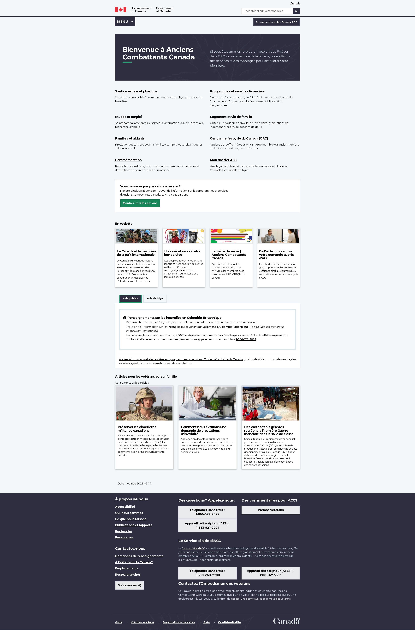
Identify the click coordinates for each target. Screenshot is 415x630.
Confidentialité (229, 622)
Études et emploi (128, 117)
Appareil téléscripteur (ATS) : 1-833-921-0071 (207, 525)
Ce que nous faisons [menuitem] (130, 519)
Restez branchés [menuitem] (128, 574)
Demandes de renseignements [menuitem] (139, 556)
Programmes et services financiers (237, 91)
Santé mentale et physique (136, 91)
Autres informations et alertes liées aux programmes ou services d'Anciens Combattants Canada (181, 359)
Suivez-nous (131, 586)
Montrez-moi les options (140, 203)
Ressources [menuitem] (124, 537)
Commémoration (128, 160)
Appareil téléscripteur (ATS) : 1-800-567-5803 (271, 573)
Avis (206, 622)
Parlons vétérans (271, 510)
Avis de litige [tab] (155, 298)
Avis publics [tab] (130, 298)
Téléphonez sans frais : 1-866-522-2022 (207, 512)
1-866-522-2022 (246, 339)
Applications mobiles (179, 622)
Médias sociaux (142, 622)
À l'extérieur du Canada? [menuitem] (134, 562)
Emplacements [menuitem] (126, 568)
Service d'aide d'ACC (193, 548)
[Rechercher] (296, 11)
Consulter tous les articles (132, 382)
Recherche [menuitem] (123, 531)
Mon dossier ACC (223, 160)
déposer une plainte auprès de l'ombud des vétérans (260, 598)
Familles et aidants (130, 138)
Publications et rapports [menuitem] (133, 525)
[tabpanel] (207, 335)
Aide (118, 622)
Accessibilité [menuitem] (125, 507)
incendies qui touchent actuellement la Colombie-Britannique (208, 326)
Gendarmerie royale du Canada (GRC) (239, 138)
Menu (126, 22)
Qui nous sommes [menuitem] (129, 513)
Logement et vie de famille (231, 117)
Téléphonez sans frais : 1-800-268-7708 (207, 573)
